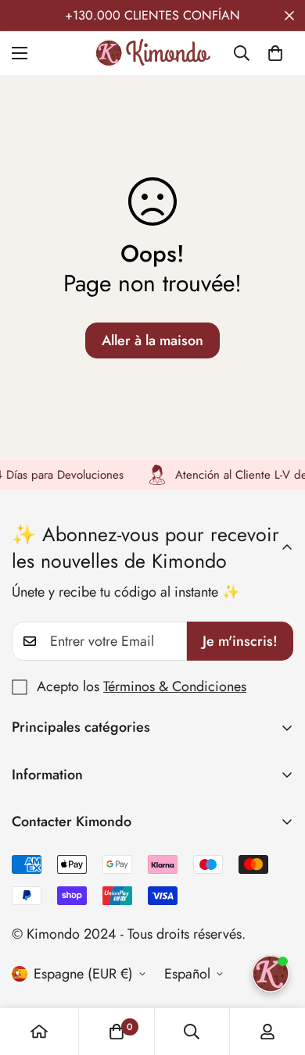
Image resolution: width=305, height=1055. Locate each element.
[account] (267, 1031)
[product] (39, 1031)
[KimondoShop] (152, 53)
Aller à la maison (152, 340)
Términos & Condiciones (174, 686)
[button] (275, 53)
